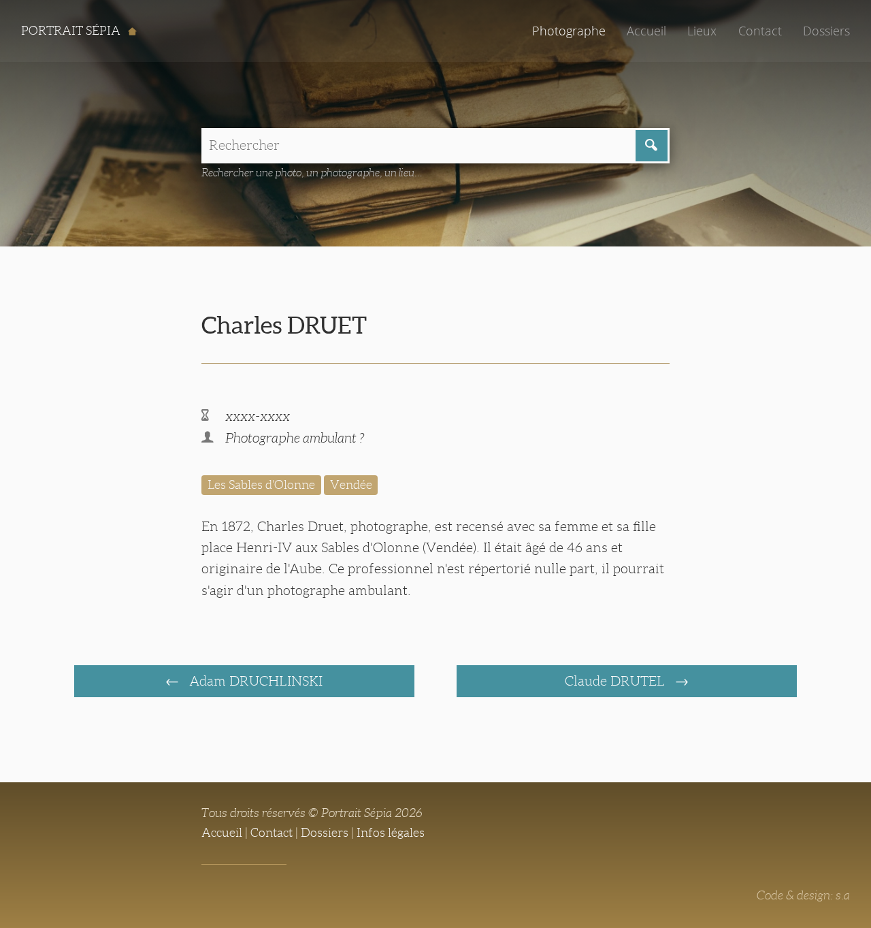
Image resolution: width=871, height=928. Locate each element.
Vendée (351, 485)
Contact (760, 30)
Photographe (569, 30)
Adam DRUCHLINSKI (254, 680)
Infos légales (391, 832)
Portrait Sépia (72, 30)
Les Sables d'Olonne (261, 485)
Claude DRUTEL (616, 680)
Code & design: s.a (803, 895)
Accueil (646, 30)
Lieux (702, 30)
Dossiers (826, 30)
